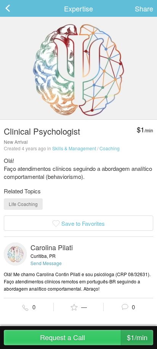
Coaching (109, 148)
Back (15, 8)
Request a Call (94, 337)
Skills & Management (74, 148)
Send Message (46, 263)
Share (144, 8)
